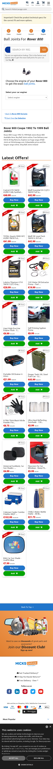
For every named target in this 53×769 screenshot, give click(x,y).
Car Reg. (9, 60)
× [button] (50, 727)
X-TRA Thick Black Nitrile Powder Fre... (14, 421)
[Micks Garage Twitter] (34, 692)
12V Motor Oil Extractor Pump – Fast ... (38, 283)
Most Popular (9, 719)
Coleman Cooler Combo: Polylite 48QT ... (14, 513)
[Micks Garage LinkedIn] (19, 692)
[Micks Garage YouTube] (42, 692)
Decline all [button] (39, 758)
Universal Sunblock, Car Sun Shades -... (13, 467)
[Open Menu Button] (48, 2)
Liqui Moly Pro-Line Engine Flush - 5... (11, 329)
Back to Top (26, 607)
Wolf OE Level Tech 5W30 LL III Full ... (36, 237)
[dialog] (26, 746)
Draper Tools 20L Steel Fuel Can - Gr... (38, 375)
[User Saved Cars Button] (32, 2)
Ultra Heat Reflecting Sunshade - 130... (37, 421)
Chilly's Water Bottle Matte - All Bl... (37, 513)
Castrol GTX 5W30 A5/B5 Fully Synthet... (12, 191)
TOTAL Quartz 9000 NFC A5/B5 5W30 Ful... (14, 237)
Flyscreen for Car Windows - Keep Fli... (37, 467)
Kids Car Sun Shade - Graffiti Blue (12, 559)
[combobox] (47, 727)
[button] (26, 764)
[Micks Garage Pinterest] (26, 692)
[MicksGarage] (10, 3)
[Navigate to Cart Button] (43, 2)
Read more (6, 754)
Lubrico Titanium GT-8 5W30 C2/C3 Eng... (13, 283)
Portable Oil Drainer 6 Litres (12, 375)
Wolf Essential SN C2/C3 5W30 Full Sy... (38, 191)
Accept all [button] (13, 758)
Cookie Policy (19, 749)
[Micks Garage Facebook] (11, 692)
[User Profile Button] (37, 2)
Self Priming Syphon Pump (37, 329)
